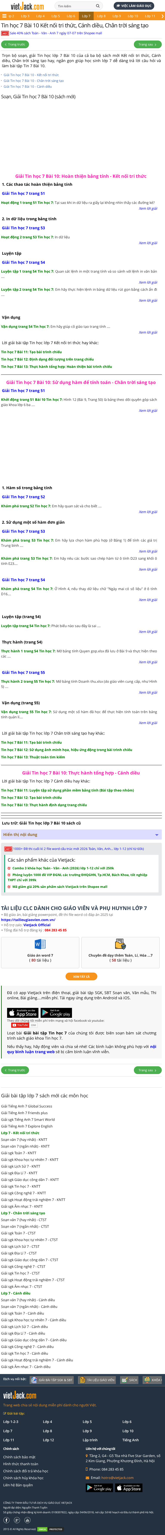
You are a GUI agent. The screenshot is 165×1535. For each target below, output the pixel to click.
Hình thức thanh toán (20, 1464)
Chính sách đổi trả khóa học (25, 1471)
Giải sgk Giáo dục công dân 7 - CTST (29, 1259)
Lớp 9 (117, 16)
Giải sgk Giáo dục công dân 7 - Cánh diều (34, 1340)
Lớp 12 (48, 1440)
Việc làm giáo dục (136, 6)
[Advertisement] (81, 135)
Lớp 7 (86, 16)
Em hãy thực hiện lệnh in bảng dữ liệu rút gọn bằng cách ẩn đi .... (79, 292)
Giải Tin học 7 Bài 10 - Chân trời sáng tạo (34, 80)
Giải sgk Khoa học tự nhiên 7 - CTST (29, 1239)
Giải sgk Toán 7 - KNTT (18, 1153)
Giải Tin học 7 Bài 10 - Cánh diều (28, 86)
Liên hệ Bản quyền (18, 1485)
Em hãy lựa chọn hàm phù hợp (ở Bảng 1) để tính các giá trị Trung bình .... (79, 543)
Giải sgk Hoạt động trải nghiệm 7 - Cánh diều (37, 1360)
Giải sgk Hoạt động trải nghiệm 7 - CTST (33, 1279)
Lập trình (90, 1440)
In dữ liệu (35, 237)
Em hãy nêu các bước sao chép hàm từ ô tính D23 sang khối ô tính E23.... (79, 561)
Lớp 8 (101, 16)
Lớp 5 (56, 16)
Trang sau (146, 44)
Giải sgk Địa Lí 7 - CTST (19, 1253)
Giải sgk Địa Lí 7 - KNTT (19, 1173)
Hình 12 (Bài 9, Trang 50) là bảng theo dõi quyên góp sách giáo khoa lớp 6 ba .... (79, 402)
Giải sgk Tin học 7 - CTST (20, 1273)
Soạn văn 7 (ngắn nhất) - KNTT (25, 1146)
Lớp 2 (10, 16)
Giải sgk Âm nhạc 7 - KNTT (22, 1206)
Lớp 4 (40, 16)
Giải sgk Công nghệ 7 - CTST (23, 1266)
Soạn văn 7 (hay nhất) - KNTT (24, 1139)
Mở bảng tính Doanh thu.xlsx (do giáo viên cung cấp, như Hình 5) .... (79, 684)
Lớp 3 (25, 16)
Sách (133, 1380)
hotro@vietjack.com (117, 1477)
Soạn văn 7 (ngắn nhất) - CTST (25, 1226)
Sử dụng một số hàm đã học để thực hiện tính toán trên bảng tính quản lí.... (79, 714)
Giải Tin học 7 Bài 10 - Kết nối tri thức (31, 75)
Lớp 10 (133, 16)
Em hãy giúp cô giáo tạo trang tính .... (55, 326)
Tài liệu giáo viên (101, 1380)
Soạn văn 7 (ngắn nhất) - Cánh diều (29, 1306)
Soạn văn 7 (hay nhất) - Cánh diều (28, 1300)
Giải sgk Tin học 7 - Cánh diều (24, 1353)
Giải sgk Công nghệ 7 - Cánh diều (27, 1346)
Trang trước (16, 44)
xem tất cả (81, 977)
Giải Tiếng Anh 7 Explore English (27, 1126)
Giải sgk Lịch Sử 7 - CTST (20, 1246)
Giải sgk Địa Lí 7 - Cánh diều (23, 1333)
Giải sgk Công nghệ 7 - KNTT (23, 1193)
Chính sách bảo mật (19, 1457)
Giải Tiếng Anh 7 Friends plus (24, 1112)
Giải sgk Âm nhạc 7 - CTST (21, 1286)
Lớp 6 (71, 16)
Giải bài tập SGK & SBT (55, 1380)
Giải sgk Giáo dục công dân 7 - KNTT (30, 1179)
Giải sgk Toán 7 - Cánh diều (22, 1313)
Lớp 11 (150, 16)
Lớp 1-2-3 (10, 1421)
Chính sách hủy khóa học (23, 1478)
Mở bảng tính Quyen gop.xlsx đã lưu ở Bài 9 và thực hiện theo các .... (79, 654)
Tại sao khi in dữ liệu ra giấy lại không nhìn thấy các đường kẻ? (78, 202)
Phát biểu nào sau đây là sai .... (51, 625)
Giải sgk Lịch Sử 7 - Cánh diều (24, 1326)
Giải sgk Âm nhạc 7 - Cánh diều (25, 1366)
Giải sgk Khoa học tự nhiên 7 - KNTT (29, 1159)
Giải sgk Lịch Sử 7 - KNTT (20, 1166)
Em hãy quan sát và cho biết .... (51, 506)
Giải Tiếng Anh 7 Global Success (26, 1106)
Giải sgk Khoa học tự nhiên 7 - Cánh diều (33, 1320)
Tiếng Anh (130, 1440)
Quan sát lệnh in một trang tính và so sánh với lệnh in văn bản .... (79, 274)
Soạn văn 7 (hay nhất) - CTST (24, 1219)
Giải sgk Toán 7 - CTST (18, 1233)
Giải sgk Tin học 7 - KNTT (20, 1186)
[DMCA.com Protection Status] (53, 1529)
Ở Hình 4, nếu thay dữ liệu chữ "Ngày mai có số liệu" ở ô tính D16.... (79, 591)
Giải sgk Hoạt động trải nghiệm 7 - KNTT (33, 1199)
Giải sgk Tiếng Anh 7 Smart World (28, 1119)
